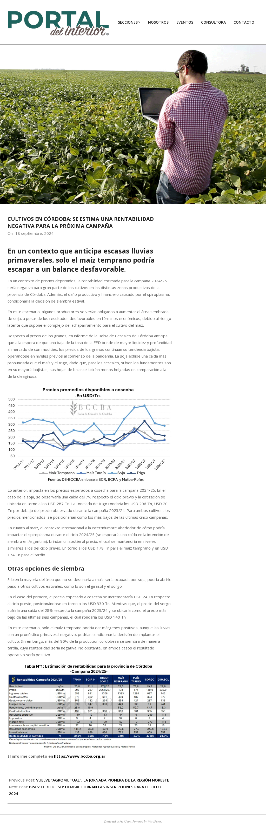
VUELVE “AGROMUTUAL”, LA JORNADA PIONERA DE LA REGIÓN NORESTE (102, 780)
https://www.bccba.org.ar (79, 756)
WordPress (154, 821)
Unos (127, 821)
